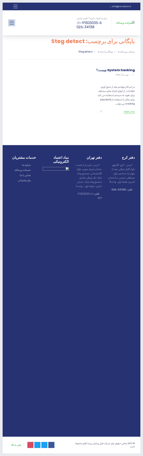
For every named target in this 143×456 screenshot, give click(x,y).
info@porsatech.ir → (120, 6)
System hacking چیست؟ (115, 70)
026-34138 (85, 27)
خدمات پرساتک (22, 170)
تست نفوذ (115, 75)
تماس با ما (25, 175)
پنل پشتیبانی (24, 180)
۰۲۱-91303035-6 (89, 23)
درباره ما (26, 165)
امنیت (126, 75)
